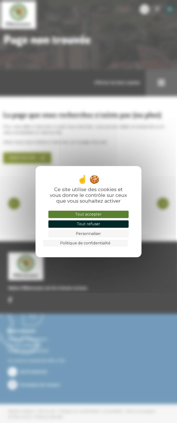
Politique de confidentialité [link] (85, 243)
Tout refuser (88, 224)
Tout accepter (88, 214)
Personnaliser (88, 233)
